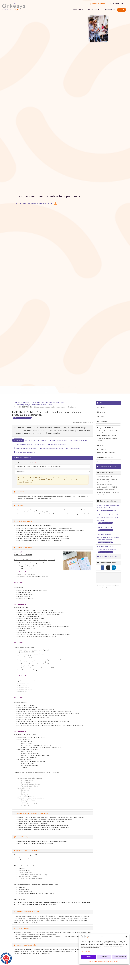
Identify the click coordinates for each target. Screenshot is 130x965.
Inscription (19, 440)
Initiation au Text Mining (104, 527)
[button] (126, 937)
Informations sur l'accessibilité (25, 452)
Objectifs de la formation (59, 440)
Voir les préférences (120, 956)
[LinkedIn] (114, 567)
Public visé (31, 440)
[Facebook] (102, 567)
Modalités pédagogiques (58, 444)
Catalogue (17, 402)
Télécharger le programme (108, 466)
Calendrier (102, 407)
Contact (102, 412)
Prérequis (43, 440)
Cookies (91, 961)
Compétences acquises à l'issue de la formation (30, 444)
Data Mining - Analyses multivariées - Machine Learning (34, 405)
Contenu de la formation (80, 440)
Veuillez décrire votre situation (25, 463)
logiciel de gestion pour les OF (108, 587)
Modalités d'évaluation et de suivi (53, 448)
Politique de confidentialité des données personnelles (106, 961)
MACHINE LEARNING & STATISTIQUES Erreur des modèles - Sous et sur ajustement (108, 537)
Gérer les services (86, 951)
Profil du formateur (74, 448)
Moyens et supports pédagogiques (26, 448)
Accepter (88, 956)
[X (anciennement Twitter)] (108, 567)
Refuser (104, 956)
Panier (102, 417)
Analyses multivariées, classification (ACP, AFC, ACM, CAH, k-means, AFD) (108, 507)
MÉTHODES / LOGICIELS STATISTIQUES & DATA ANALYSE (43, 402)
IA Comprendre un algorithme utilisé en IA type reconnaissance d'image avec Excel (108, 517)
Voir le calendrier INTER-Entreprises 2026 (34, 203)
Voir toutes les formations (108, 557)
